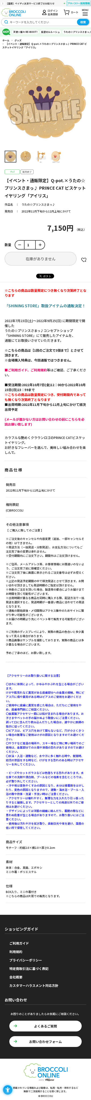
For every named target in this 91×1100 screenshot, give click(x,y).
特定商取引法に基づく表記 (29, 968)
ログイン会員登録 (53, 12)
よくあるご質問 (45, 1026)
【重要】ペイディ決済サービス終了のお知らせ (30, 3)
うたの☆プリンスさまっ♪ (38, 204)
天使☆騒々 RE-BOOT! (25, 32)
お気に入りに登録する (83, 260)
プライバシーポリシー (25, 960)
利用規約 (15, 951)
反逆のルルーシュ (50, 32)
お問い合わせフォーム (45, 1041)
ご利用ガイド (19, 943)
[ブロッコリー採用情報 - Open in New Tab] (78, 4)
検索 (83, 22)
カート (74, 12)
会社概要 (15, 977)
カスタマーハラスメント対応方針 (33, 985)
